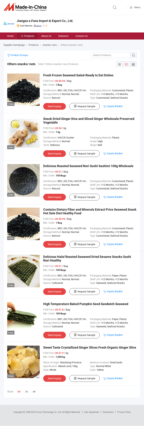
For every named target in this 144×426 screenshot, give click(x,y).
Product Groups (19, 55)
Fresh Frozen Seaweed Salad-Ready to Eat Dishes (78, 75)
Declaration (108, 412)
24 (19, 391)
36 (26, 391)
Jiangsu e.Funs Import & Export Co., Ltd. (45, 21)
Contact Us (82, 36)
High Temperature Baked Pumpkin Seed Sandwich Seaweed (85, 304)
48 (34, 391)
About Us (46, 36)
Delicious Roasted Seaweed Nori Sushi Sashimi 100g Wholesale (88, 166)
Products (29, 36)
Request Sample (86, 106)
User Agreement (91, 412)
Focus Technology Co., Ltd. (49, 412)
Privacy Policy (124, 412)
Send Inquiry (54, 106)
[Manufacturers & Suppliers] (26, 7)
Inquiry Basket (115, 106)
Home (10, 36)
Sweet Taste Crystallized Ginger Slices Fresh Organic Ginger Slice (89, 347)
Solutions (63, 36)
